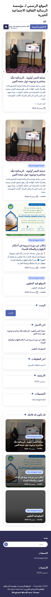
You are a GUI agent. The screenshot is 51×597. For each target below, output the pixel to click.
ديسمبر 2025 (39, 381)
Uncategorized (36, 166)
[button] (40, 103)
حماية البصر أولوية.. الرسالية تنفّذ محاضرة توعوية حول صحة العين (26, 332)
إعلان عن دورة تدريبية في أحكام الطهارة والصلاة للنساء (28, 247)
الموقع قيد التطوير (35, 283)
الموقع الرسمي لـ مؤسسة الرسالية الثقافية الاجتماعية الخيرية (30, 10)
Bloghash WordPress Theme (25, 592)
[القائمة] (44, 21)
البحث (42, 305)
